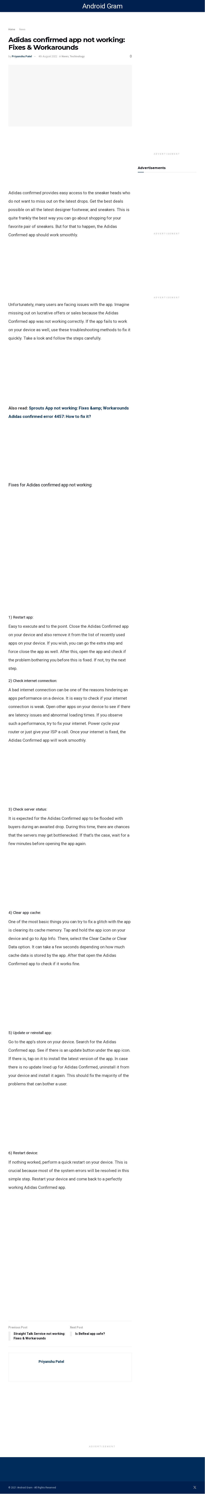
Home (11, 29)
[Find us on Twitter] (194, 1487)
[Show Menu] (10, 6)
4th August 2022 (47, 56)
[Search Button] (194, 6)
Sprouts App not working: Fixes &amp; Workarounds (79, 408)
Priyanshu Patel (22, 56)
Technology (77, 56)
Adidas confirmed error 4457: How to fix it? (49, 416)
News (22, 29)
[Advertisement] (80, 23)
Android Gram (102, 6)
